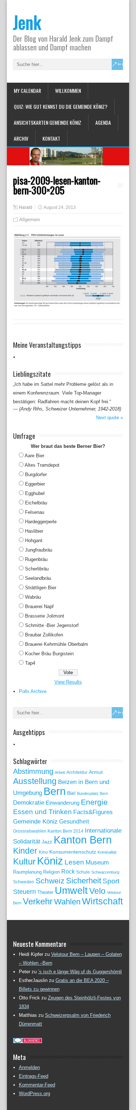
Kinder (25, 850)
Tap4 (30, 663)
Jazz (47, 842)
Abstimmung (33, 771)
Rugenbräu (36, 559)
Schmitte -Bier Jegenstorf (52, 625)
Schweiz (50, 880)
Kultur (24, 861)
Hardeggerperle (41, 521)
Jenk (27, 22)
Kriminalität (107, 852)
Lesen (74, 862)
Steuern (24, 891)
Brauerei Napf (39, 606)
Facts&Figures (93, 812)
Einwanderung (62, 803)
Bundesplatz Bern (92, 793)
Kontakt (51, 138)
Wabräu (33, 597)
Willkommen (68, 90)
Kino (43, 852)
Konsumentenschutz (72, 852)
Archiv (21, 138)
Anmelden (29, 1067)
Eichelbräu (36, 503)
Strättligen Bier (40, 587)
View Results (68, 682)
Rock (68, 871)
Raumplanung (27, 872)
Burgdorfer (36, 474)
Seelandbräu (38, 578)
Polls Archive (32, 691)
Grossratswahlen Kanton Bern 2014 (48, 831)
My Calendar (27, 90)
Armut (96, 772)
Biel (71, 793)
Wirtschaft (102, 901)
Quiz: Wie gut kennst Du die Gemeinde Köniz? (60, 106)
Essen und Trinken (42, 812)
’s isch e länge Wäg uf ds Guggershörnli (80, 971)
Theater (45, 892)
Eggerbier (35, 484)
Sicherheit (83, 880)
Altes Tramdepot (42, 465)
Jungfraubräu (38, 550)
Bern (55, 791)
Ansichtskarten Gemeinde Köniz (47, 122)
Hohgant (33, 540)
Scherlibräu (37, 568)
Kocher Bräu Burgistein (49, 653)
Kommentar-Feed (37, 1085)
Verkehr (38, 901)
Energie (94, 802)
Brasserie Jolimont (44, 616)
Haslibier (34, 531)
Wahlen (67, 902)
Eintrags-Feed (33, 1076)
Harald (25, 207)
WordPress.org (34, 1093)
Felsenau (34, 512)
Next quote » (109, 417)
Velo (97, 891)
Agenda (103, 122)
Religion (51, 872)
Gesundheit (74, 821)
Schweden (23, 881)
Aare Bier (34, 455)
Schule (83, 872)
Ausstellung (35, 781)
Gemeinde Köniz (35, 821)
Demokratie (28, 802)
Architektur (76, 772)
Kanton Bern (83, 840)
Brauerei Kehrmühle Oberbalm (56, 644)
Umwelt (71, 890)
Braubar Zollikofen (44, 634)
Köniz (50, 861)
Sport (111, 881)
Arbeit (60, 772)
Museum (97, 862)
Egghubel (35, 493)
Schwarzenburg (105, 872)
